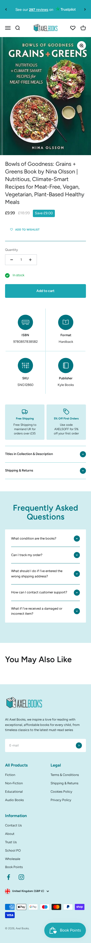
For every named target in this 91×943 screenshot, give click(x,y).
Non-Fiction (14, 783)
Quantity (11, 250)
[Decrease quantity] (11, 260)
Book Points (14, 867)
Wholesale (12, 859)
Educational (14, 791)
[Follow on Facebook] (8, 877)
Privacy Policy (61, 800)
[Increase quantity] (30, 260)
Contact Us (13, 825)
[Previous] (6, 9)
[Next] (85, 9)
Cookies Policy (61, 791)
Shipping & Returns (64, 783)
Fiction (10, 775)
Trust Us (11, 842)
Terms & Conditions (65, 775)
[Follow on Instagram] (21, 877)
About (9, 834)
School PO (13, 850)
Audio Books (14, 800)
